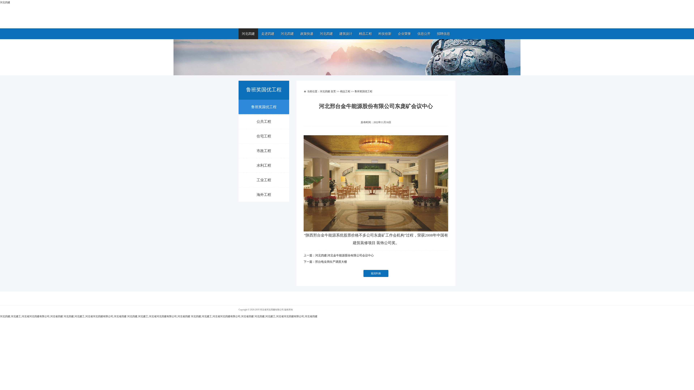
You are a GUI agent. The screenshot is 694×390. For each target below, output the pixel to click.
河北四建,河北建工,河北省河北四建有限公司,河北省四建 (31, 316)
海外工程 (264, 195)
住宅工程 (264, 136)
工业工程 (264, 180)
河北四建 (248, 34)
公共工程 (264, 122)
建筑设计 (345, 34)
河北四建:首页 (328, 91)
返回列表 (376, 273)
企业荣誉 (404, 34)
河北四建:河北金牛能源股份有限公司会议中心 (344, 255)
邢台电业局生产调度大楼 (331, 261)
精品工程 (365, 34)
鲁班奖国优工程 (264, 107)
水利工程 (264, 165)
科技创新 (384, 34)
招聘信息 (443, 34)
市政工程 (264, 151)
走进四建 (267, 34)
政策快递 (306, 34)
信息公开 (423, 34)
